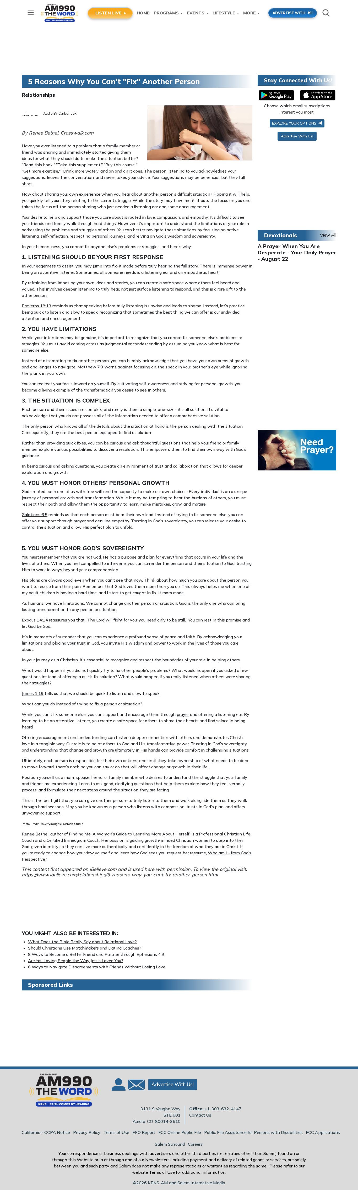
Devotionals (280, 235)
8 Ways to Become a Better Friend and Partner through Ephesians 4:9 (96, 954)
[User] (118, 1087)
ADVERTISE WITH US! (293, 12)
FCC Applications (323, 1132)
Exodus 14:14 (35, 620)
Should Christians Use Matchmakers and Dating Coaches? (84, 948)
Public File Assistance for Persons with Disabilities (253, 1132)
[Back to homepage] (61, 1091)
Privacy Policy (86, 1132)
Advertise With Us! (297, 136)
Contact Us (200, 1115)
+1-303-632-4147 (222, 1108)
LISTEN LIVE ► (111, 12)
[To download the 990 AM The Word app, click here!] (276, 95)
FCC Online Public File (179, 1132)
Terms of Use (116, 1132)
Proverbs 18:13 (36, 305)
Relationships (38, 95)
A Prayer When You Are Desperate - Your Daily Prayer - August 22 (297, 252)
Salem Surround (170, 1144)
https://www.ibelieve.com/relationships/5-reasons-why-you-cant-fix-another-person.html (120, 875)
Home (143, 12)
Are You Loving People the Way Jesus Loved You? (75, 960)
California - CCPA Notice (46, 1132)
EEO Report (143, 1132)
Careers (195, 1144)
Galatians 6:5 (34, 514)
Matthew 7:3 (90, 366)
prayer (79, 520)
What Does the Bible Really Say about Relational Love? (82, 941)
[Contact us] (134, 1086)
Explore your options (294, 123)
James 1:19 (33, 693)
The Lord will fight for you (112, 620)
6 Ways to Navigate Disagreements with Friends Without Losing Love (96, 966)
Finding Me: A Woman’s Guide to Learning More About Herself (129, 834)
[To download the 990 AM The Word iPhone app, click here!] (317, 95)
